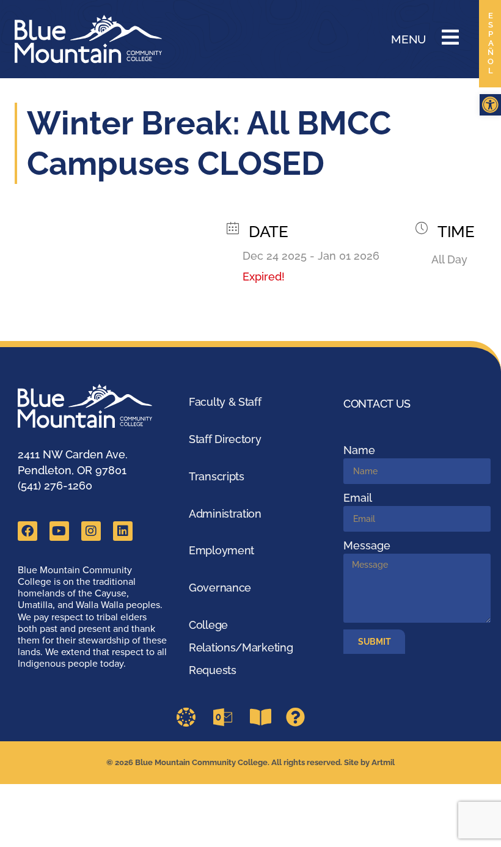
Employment (221, 550)
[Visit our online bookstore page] (263, 717)
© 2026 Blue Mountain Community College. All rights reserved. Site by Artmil (250, 762)
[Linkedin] (123, 531)
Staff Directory (225, 439)
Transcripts (216, 476)
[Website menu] (450, 37)
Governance (220, 587)
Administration (225, 513)
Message (366, 545)
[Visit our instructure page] (190, 717)
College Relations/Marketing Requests (241, 647)
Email (357, 497)
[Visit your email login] (226, 717)
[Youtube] (59, 531)
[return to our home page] (92, 406)
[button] (490, 105)
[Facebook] (27, 531)
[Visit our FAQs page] (299, 717)
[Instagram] (91, 531)
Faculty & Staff (225, 401)
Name (359, 450)
